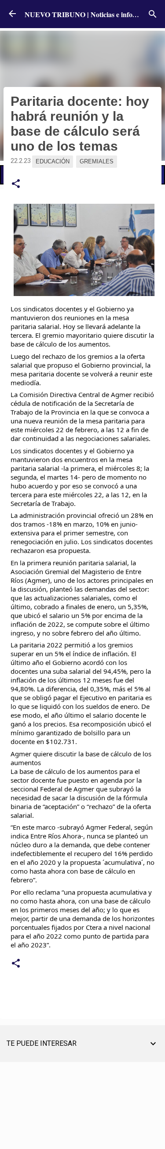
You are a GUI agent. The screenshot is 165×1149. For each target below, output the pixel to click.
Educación (53, 161)
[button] (16, 184)
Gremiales (97, 161)
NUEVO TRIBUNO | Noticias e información (91, 14)
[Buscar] (152, 14)
